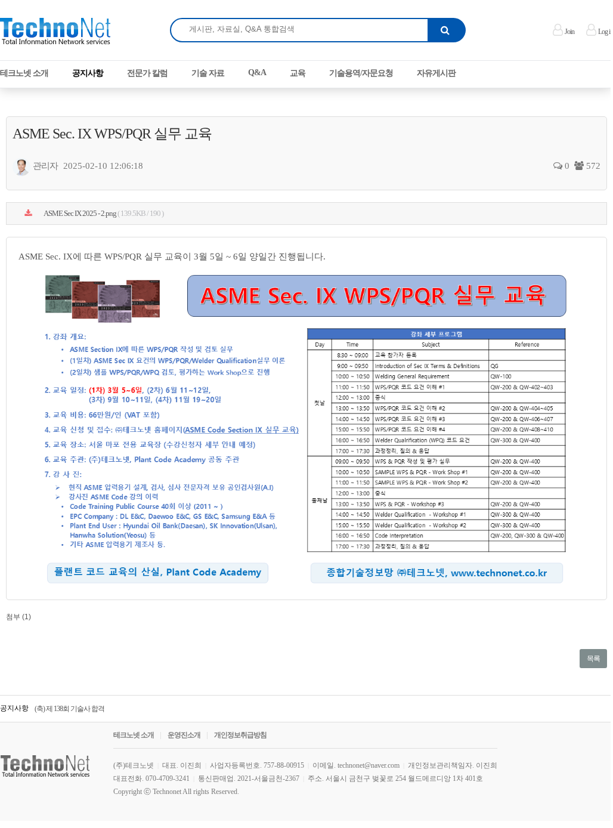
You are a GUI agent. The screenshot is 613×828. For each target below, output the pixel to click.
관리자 (45, 166)
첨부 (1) (18, 617)
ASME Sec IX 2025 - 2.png (103, 213)
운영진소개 (184, 735)
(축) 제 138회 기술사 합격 (69, 705)
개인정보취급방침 (240, 735)
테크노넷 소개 (133, 735)
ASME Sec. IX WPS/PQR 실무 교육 (112, 133)
